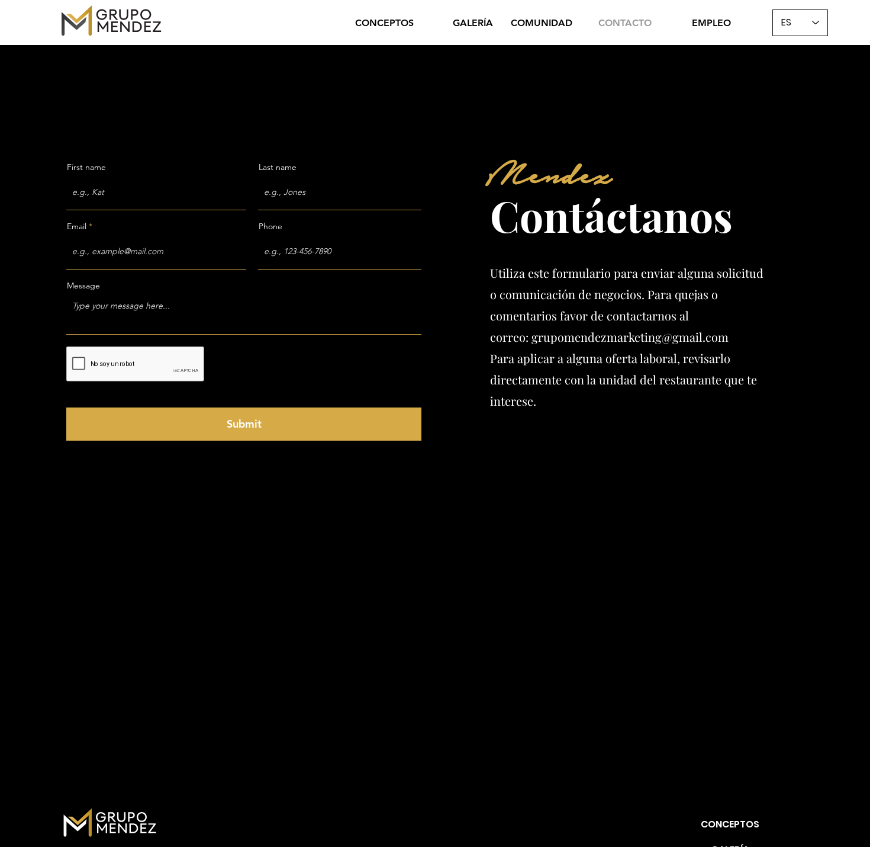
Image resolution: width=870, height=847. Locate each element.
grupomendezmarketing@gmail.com (630, 337)
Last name (278, 167)
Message (83, 285)
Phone (270, 226)
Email (76, 226)
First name (86, 167)
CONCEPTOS (730, 824)
